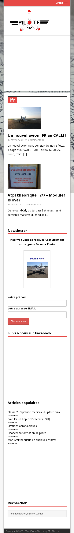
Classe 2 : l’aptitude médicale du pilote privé (34, 412)
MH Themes (54, 531)
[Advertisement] (37, 64)
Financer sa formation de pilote (27, 433)
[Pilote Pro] (37, 31)
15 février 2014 (16, 139)
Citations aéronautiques (22, 426)
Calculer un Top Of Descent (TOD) (29, 419)
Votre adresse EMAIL (22, 308)
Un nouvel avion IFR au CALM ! (37, 135)
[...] (25, 154)
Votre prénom (17, 297)
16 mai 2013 (14, 204)
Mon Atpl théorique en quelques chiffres (32, 440)
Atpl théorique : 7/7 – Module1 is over (37, 198)
